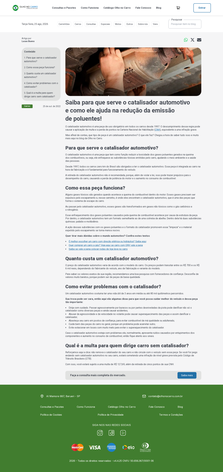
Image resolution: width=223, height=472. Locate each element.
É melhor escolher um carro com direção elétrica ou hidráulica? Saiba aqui (107, 241)
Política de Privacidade (110, 414)
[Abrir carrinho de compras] (178, 8)
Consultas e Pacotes (64, 7)
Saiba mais (187, 375)
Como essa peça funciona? (40, 67)
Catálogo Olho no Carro (117, 7)
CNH (157, 129)
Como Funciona (90, 7)
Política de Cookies (51, 414)
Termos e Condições (171, 414)
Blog (158, 7)
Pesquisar (176, 19)
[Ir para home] (25, 8)
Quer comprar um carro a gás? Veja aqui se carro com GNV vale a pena (106, 245)
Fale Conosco (143, 7)
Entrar (202, 7)
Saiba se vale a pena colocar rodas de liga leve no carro (98, 249)
